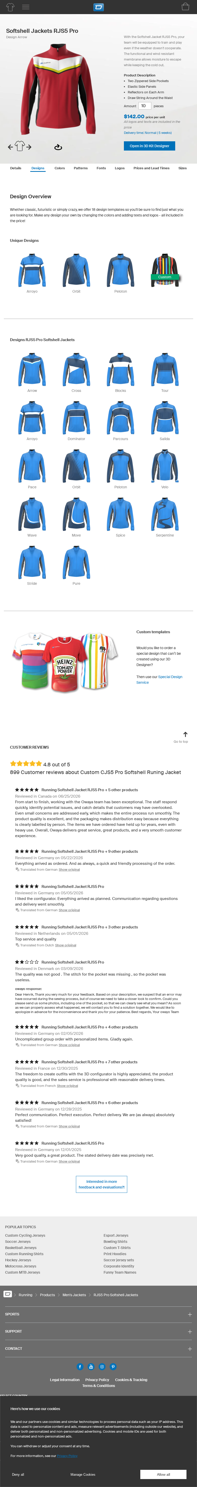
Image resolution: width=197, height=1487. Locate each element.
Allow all (163, 1474)
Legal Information (65, 1380)
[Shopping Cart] (185, 6)
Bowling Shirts (115, 1242)
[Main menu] (26, 7)
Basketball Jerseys (20, 1248)
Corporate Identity (119, 1266)
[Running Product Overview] (10, 7)
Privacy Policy (97, 1380)
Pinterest (113, 1367)
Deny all (18, 1474)
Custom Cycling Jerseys (25, 1235)
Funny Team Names (120, 1272)
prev (10, 147)
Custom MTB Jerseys (22, 1272)
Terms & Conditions (98, 1386)
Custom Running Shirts (24, 1254)
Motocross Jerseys (20, 1266)
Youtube (91, 1367)
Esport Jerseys (116, 1235)
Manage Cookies (83, 1474)
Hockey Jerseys (18, 1260)
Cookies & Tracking (131, 1380)
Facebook (80, 1367)
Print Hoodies (115, 1254)
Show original (69, 869)
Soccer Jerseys (18, 1242)
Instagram (102, 1367)
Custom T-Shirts (117, 1248)
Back (58, 147)
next (29, 147)
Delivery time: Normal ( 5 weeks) (148, 133)
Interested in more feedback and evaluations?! (101, 1184)
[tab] (15, 167)
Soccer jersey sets (119, 1260)
